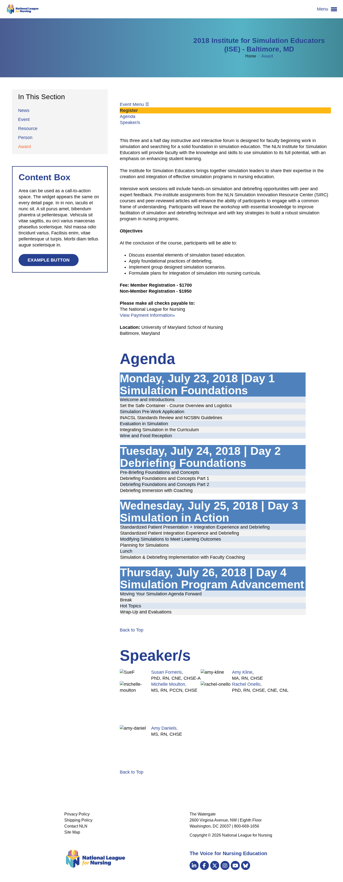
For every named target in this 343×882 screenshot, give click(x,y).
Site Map (72, 832)
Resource (27, 128)
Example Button (49, 260)
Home (251, 56)
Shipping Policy (78, 820)
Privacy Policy (77, 814)
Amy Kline (242, 672)
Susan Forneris (166, 672)
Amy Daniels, (164, 728)
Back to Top (131, 630)
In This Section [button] (41, 97)
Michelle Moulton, (168, 684)
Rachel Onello (246, 684)
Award (24, 146)
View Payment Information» (147, 315)
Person (25, 137)
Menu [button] (323, 9)
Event (24, 119)
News (23, 110)
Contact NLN (75, 826)
